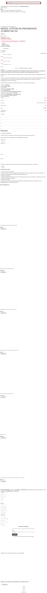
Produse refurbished (4, 507)
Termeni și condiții (3, 517)
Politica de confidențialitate (4, 518)
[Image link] (6, 487)
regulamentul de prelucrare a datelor (28, 536)
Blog (1, 502)
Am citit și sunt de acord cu (23, 536)
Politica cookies (3, 520)
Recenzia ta (3, 143)
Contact (2, 500)
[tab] (16, 68)
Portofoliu (2, 499)
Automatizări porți (3, 512)
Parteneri (2, 497)
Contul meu (2, 523)
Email (2, 158)
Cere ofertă (23, 41)
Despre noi (2, 494)
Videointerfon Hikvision (24, 6)
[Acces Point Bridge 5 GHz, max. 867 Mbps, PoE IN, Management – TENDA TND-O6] (23, 456)
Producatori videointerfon (14, 6)
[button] (3, 481)
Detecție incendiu (3, 513)
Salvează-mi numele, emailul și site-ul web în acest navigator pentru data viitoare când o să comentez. (19, 164)
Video (45, 100)
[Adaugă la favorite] (6, 476)
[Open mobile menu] (1, 1)
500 (45, 110)
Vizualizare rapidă (4, 476)
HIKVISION (7, 37)
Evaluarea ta (3, 139)
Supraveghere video (4, 510)
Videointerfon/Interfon (5, 6)
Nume (2, 154)
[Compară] (1, 476)
